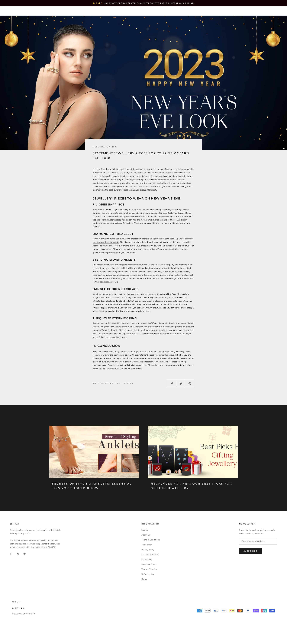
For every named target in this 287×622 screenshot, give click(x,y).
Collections (50, 11)
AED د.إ (215, 11)
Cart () (274, 11)
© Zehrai (18, 608)
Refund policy (147, 574)
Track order (146, 544)
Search (260, 11)
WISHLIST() (245, 11)
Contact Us (146, 559)
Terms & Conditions (150, 539)
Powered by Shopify (23, 613)
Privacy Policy (147, 549)
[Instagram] (18, 553)
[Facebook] (11, 553)
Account (230, 11)
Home (11, 11)
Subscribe (250, 551)
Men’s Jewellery (76, 11)
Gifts (97, 11)
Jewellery (28, 11)
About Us (145, 534)
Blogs (144, 579)
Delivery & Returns (150, 554)
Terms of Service (149, 569)
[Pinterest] (24, 553)
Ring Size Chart (148, 564)
